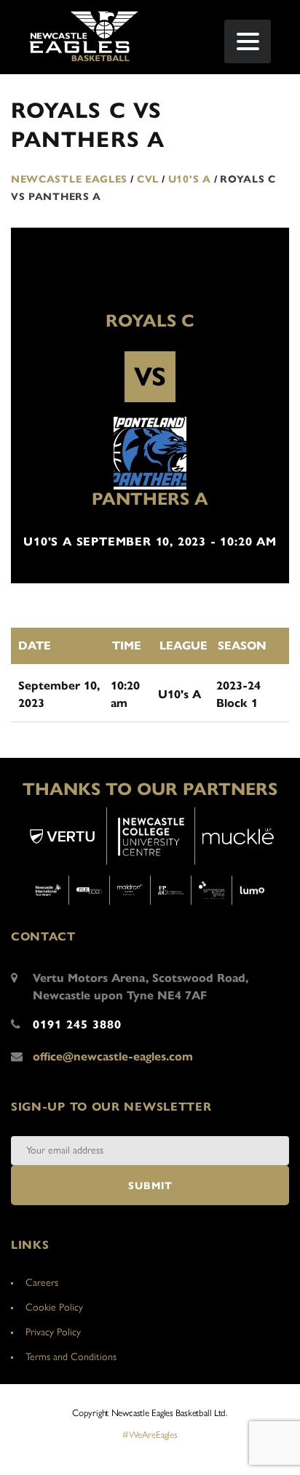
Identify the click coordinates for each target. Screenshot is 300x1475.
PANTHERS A (150, 499)
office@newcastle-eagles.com (113, 1056)
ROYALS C (150, 321)
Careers (41, 1282)
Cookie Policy (54, 1307)
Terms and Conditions (71, 1357)
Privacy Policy (53, 1332)
